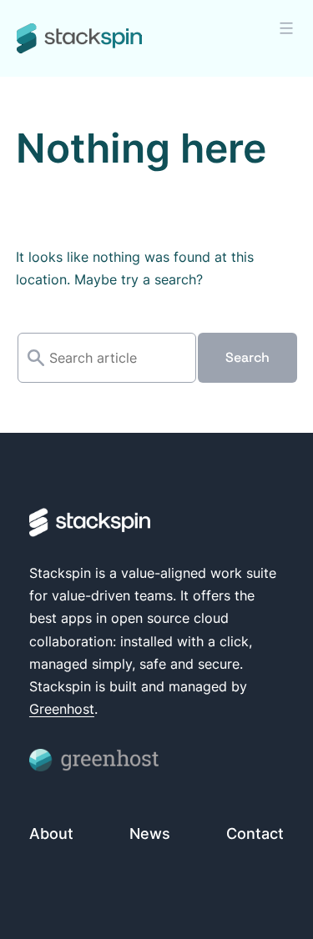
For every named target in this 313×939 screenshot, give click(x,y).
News (149, 833)
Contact (255, 833)
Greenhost (61, 708)
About (51, 833)
